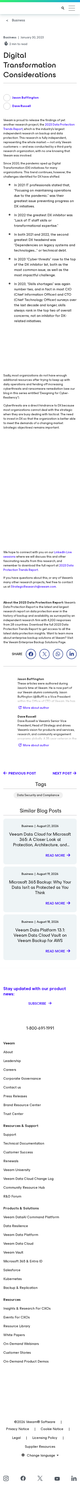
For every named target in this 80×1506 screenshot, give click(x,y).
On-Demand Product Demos (26, 1361)
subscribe (37, 1003)
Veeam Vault (13, 1252)
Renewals (10, 1161)
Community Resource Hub (24, 1187)
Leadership (12, 1061)
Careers (9, 1070)
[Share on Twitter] (44, 654)
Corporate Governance (22, 1078)
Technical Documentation (23, 1143)
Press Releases (15, 1096)
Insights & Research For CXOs (27, 1308)
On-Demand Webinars (21, 1344)
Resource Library (16, 1326)
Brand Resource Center (22, 1105)
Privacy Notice (17, 1429)
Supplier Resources (40, 1447)
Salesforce (11, 1270)
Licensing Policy (44, 1438)
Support (9, 1134)
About (8, 1052)
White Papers (14, 1335)
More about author (36, 707)
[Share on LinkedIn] (71, 654)
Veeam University (16, 1170)
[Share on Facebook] (31, 654)
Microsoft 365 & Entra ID (22, 1261)
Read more (55, 855)
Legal (16, 1438)
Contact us (12, 1087)
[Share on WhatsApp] (58, 654)
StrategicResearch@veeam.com (33, 586)
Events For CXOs (16, 1317)
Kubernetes (12, 1279)
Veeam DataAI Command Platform (31, 1217)
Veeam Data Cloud (18, 1244)
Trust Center (13, 1114)
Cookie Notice (52, 1429)
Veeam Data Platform (20, 1235)
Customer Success (18, 1152)
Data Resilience (15, 1226)
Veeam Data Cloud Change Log (28, 1179)
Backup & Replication (20, 1288)
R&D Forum (12, 1196)
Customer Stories (17, 1353)
